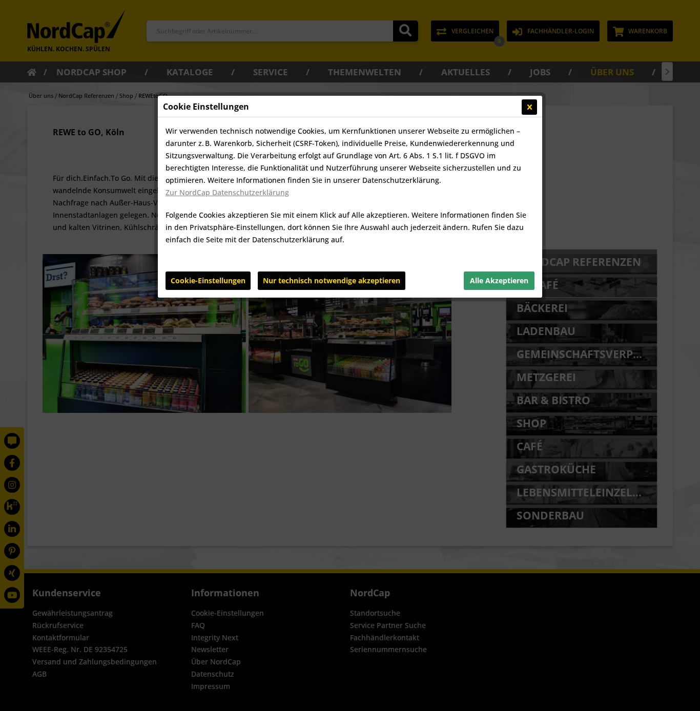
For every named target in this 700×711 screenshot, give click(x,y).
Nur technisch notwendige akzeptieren (331, 280)
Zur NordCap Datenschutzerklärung (227, 192)
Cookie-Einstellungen (208, 280)
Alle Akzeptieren (499, 280)
